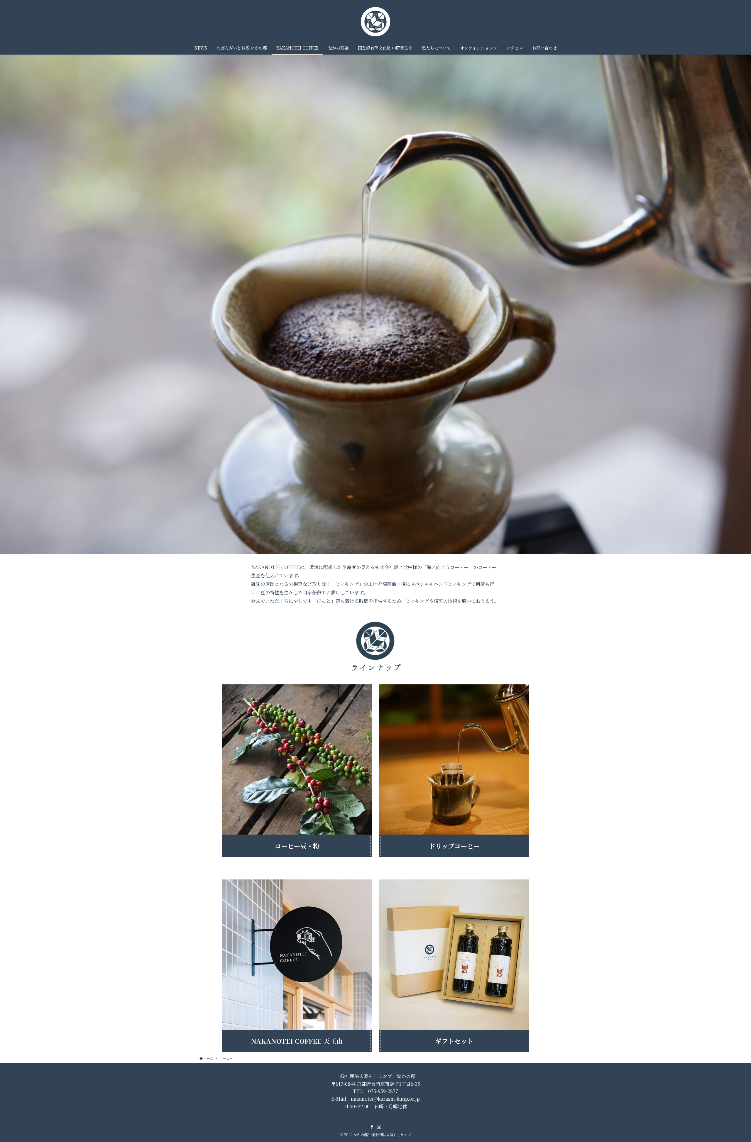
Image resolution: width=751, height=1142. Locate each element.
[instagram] (379, 1126)
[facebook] (372, 1126)
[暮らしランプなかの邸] (375, 21)
